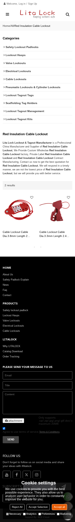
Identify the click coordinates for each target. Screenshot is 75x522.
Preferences (48, 513)
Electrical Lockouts (13, 325)
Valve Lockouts (11, 320)
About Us (8, 274)
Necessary (15, 513)
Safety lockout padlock (15, 310)
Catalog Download (13, 351)
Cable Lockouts (11, 330)
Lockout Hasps (11, 315)
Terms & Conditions (49, 432)
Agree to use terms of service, (31, 431)
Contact (7, 295)
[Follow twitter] (27, 475)
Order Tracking (11, 356)
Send (10, 439)
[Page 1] (34, 247)
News (6, 284)
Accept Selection (38, 507)
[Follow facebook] (17, 475)
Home (6, 25)
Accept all (59, 507)
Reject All (17, 507)
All (12, 25)
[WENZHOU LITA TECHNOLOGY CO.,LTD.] (37, 14)
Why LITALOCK (11, 346)
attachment (15, 420)
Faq (5, 290)
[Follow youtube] (7, 475)
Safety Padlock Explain (16, 279)
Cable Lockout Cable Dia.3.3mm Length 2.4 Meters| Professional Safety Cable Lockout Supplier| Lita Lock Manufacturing (53, 234)
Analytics (31, 513)
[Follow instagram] (37, 475)
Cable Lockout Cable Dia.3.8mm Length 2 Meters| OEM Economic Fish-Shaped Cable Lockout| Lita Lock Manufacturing (17, 234)
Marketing (65, 513)
